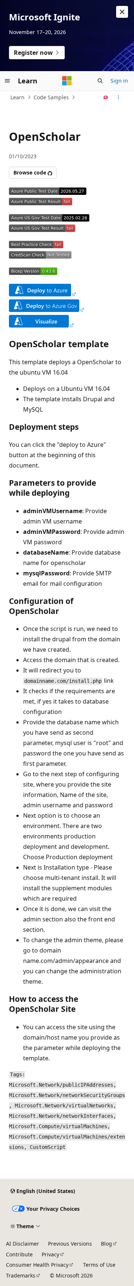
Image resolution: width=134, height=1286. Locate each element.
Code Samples (51, 97)
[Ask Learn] (106, 97)
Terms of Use (99, 1264)
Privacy (50, 1254)
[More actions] (118, 97)
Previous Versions (70, 1243)
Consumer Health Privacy (37, 1264)
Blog (106, 1243)
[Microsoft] (67, 81)
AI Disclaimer (22, 1243)
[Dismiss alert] (122, 12)
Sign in (119, 80)
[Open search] (100, 80)
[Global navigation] (7, 80)
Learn (17, 97)
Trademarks (20, 1275)
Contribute (19, 1254)
